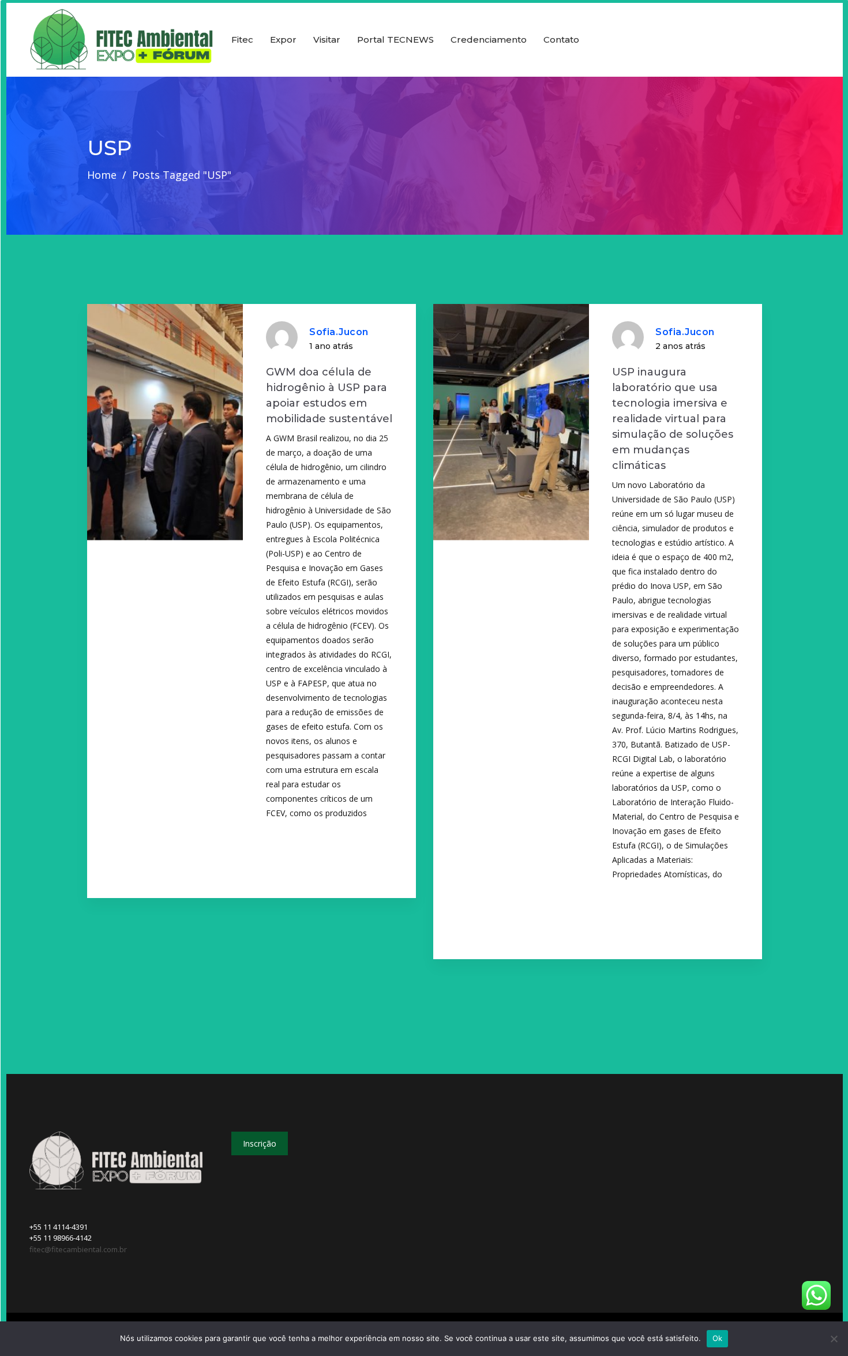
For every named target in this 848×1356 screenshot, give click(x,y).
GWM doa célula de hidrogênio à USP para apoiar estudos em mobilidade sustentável (329, 395)
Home (102, 175)
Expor (283, 39)
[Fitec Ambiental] (121, 40)
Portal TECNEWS (395, 39)
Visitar (326, 39)
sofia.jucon (339, 331)
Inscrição (259, 1143)
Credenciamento (489, 39)
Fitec (242, 39)
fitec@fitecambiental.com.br (78, 1249)
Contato (561, 39)
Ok (717, 1338)
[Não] (833, 1338)
